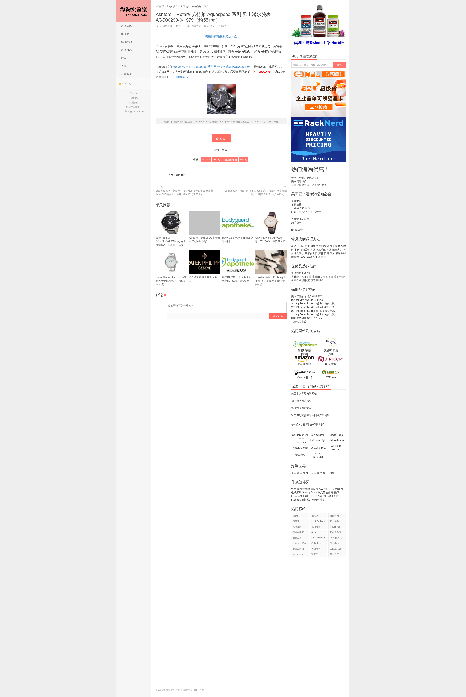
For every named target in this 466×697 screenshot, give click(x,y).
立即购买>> (180, 77)
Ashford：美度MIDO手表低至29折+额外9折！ (204, 239)
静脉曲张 (341, 253)
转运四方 (334, 553)
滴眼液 (306, 280)
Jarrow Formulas (300, 440)
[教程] (308, 364)
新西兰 (307, 472)
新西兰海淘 (298, 548)
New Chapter (317, 435)
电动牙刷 (296, 492)
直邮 (124, 66)
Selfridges (316, 542)
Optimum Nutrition (336, 447)
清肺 (320, 253)
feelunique (298, 553)
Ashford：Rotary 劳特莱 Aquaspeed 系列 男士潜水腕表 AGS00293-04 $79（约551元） (213, 17)
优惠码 (314, 515)
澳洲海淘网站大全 (301, 408)
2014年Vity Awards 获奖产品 (307, 300)
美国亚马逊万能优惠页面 (305, 177)
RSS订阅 (126, 83)
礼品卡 (317, 211)
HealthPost (335, 526)
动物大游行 (311, 488)
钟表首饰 (196, 6)
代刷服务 (133, 102)
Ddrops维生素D (300, 496)
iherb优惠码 (336, 537)
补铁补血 (302, 246)
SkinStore (335, 542)
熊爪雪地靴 (324, 492)
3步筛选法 (297, 230)
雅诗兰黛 (297, 537)
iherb (295, 515)
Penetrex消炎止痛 (310, 257)
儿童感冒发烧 (309, 253)
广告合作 (133, 93)
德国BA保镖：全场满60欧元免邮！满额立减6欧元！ (237, 278)
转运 (124, 58)
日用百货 (185, 6)
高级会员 (305, 208)
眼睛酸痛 (324, 246)
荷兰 (325, 472)
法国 (331, 472)
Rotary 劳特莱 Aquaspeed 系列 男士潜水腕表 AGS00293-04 (211, 66)
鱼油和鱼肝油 (299, 273)
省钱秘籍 (296, 204)
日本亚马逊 (335, 532)
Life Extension (318, 537)
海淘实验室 (133, 11)
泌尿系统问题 (323, 249)
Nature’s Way (300, 447)
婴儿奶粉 (126, 42)
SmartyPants (309, 492)
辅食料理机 (318, 499)
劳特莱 (243, 159)
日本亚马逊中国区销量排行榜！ (309, 185)
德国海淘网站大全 (301, 400)
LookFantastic (318, 521)
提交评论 (278, 316)
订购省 (295, 208)
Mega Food (336, 435)
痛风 (332, 253)
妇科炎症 (313, 246)
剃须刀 (339, 488)
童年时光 (300, 455)
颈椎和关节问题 (306, 249)
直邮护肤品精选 (300, 219)
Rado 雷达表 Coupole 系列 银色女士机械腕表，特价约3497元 (171, 280)
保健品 (125, 34)
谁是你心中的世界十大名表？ (203, 278)
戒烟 (323, 257)
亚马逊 (296, 521)
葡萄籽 (338, 276)
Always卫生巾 (327, 488)
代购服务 (126, 74)
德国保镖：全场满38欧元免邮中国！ (237, 239)
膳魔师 (335, 492)
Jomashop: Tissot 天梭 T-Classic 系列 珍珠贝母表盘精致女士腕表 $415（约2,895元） (256, 192)
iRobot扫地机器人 (301, 499)
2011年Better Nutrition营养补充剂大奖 (313, 314)
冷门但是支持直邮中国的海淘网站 (310, 415)
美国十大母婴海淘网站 (304, 393)
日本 (313, 472)
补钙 (293, 246)
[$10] (309, 377)
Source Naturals (318, 454)
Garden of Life (300, 435)
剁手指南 (296, 222)
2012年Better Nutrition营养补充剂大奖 (313, 307)
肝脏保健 (335, 246)
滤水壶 (301, 488)
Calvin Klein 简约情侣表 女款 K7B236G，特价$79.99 (270, 239)
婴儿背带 (333, 496)
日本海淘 (334, 521)
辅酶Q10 (320, 276)
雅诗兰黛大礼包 (133, 106)
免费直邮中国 (230, 159)
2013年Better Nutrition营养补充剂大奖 (313, 303)
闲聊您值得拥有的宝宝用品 (306, 318)
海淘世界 (126, 50)
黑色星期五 (298, 532)
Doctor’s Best (318, 447)
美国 (293, 472)
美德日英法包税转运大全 (221, 36)
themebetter (193, 689)
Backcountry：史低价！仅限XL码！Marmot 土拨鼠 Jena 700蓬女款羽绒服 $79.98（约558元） (184, 192)
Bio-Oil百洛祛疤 (319, 496)
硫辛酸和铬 (317, 280)
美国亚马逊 (335, 548)
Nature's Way (299, 542)
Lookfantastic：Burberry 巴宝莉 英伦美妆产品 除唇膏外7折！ (271, 280)
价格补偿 (307, 211)
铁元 (293, 488)
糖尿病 (295, 257)
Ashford (206, 159)
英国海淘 (315, 548)
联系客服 (296, 211)
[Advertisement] (318, 622)
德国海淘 (315, 526)
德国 (299, 472)
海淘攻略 (126, 26)
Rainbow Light (318, 440)
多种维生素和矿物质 (302, 276)
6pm (313, 532)
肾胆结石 (337, 249)
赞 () (223, 138)
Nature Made (336, 440)
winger (180, 174)
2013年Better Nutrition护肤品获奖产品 (313, 310)
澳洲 (319, 472)
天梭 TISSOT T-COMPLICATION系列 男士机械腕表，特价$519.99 (171, 241)
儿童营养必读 (299, 321)
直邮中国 (296, 201)
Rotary (217, 159)
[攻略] (304, 354)
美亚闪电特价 (299, 181)
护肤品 (314, 553)
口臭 (326, 253)
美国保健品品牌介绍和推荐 (306, 296)
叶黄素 (329, 276)
